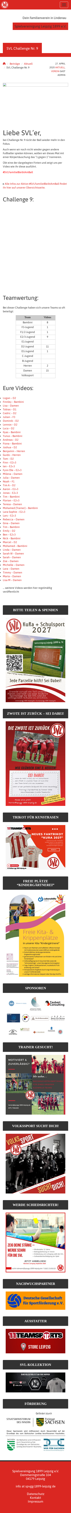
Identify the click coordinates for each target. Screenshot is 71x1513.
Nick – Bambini (11, 538)
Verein (55, 71)
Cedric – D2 (9, 413)
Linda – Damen (12, 549)
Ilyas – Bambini (12, 432)
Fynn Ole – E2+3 (12, 470)
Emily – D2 (9, 530)
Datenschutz (35, 1494)
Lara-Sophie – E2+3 (14, 511)
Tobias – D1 (9, 409)
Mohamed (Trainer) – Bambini (20, 508)
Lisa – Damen (11, 405)
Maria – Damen (12, 576)
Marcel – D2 (10, 542)
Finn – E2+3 (9, 462)
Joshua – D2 (10, 447)
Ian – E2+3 (9, 466)
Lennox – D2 (10, 424)
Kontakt (35, 1498)
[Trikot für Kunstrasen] (35, 847)
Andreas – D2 (10, 439)
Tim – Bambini (11, 496)
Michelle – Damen (13, 564)
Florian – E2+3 (11, 500)
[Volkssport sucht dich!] (35, 1163)
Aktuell (28, 63)
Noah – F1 (8, 481)
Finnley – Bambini (13, 401)
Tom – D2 (8, 458)
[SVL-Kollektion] (35, 1382)
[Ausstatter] (35, 1340)
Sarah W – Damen (13, 553)
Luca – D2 (8, 428)
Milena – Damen (12, 473)
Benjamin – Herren (14, 451)
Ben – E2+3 (9, 534)
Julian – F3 (9, 416)
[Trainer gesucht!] (35, 1084)
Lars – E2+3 (9, 515)
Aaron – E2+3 (10, 489)
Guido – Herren (12, 454)
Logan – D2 (9, 398)
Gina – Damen (11, 523)
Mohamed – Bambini (15, 545)
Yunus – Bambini (12, 435)
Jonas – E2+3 (10, 492)
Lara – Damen (11, 568)
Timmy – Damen (12, 572)
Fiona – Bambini (12, 443)
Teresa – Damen (12, 504)
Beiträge (15, 63)
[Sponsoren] (35, 1015)
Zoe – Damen (11, 561)
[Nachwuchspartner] (35, 1300)
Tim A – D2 (9, 485)
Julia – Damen (11, 477)
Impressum (35, 1501)
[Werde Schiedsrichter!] (35, 1242)
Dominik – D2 (11, 420)
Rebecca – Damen (13, 519)
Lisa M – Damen (12, 580)
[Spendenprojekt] (35, 659)
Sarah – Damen (12, 557)
